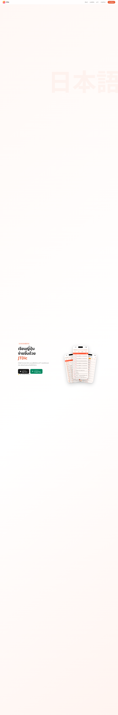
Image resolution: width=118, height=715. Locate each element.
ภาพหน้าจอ (103, 2)
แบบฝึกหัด (92, 2)
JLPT (97, 2)
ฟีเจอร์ (86, 2)
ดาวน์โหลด (111, 2)
